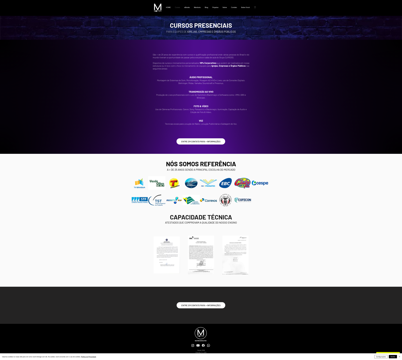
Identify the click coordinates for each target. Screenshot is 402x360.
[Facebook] (203, 345)
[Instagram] (193, 345)
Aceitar (393, 357)
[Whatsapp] (208, 345)
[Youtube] (198, 345)
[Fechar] (399, 356)
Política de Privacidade (88, 357)
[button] (187, 7)
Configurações (381, 357)
